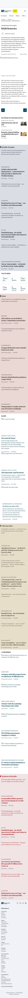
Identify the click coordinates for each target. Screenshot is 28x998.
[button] (8, 34)
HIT (2, 945)
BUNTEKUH (3, 956)
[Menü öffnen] (25, 11)
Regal (2, 959)
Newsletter (3, 949)
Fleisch (11, 16)
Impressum (3, 977)
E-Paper (3, 968)
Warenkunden (4, 926)
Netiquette (3, 982)
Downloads (3, 951)
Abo (2, 970)
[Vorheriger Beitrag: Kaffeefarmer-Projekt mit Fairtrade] (3, 110)
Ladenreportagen (4, 923)
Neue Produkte (4, 932)
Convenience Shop (5, 958)
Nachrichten (3, 921)
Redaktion (3, 939)
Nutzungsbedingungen (5, 980)
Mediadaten (3, 971)
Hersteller (3, 914)
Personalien (3, 917)
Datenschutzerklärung (5, 979)
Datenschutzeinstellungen (7, 986)
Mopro (18, 16)
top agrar (3, 961)
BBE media (3, 955)
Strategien (4, 16)
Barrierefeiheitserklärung (6, 983)
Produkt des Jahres (5, 943)
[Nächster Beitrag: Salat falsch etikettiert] (25, 110)
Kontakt (2, 976)
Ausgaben (3, 967)
